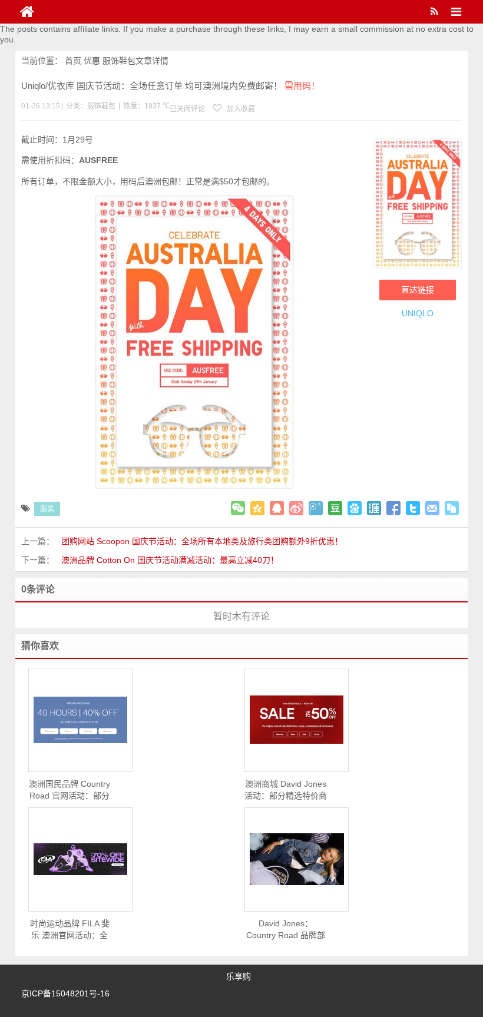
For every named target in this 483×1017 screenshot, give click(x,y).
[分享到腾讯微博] (316, 508)
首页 (73, 60)
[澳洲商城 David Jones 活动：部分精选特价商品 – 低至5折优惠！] (296, 719)
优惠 (92, 60)
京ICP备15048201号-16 (65, 993)
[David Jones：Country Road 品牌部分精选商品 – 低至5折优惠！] (296, 859)
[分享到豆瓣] (335, 508)
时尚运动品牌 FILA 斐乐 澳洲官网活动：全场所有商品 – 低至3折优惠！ (69, 930)
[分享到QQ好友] (277, 508)
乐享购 (238, 976)
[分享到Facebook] (393, 508)
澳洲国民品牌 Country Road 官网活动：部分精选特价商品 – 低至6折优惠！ (69, 790)
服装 (47, 509)
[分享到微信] (238, 508)
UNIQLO (418, 313)
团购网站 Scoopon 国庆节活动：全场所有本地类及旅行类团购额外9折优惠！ (202, 541)
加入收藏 (240, 109)
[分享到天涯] (374, 508)
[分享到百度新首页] (355, 508)
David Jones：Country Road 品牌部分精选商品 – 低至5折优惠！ (286, 930)
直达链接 (417, 289)
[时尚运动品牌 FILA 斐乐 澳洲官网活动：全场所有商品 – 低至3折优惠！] (80, 859)
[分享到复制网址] (452, 508)
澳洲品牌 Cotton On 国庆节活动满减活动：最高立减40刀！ (170, 560)
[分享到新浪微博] (296, 508)
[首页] (27, 12)
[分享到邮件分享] (432, 508)
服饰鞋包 (118, 60)
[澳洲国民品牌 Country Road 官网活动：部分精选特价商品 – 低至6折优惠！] (80, 720)
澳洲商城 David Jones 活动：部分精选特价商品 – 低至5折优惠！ (285, 790)
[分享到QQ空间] (257, 508)
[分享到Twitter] (413, 508)
